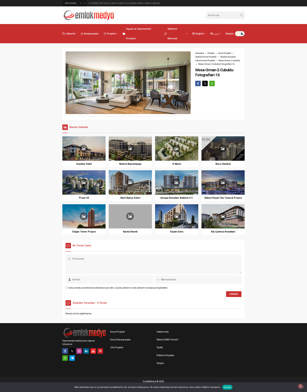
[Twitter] (72, 351)
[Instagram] (79, 351)
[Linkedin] (86, 351)
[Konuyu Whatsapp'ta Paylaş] (212, 83)
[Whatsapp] (65, 358)
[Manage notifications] (300, 386)
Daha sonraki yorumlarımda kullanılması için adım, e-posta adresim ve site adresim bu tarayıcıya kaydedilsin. (118, 288)
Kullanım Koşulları (165, 355)
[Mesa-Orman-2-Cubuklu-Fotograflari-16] (128, 112)
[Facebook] (65, 351)
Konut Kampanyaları (120, 339)
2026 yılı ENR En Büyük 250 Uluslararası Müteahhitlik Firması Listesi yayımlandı (122, 3)
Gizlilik (160, 347)
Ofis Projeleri (116, 347)
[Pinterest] (100, 351)
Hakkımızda (163, 331)
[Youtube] (93, 351)
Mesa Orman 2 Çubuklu (229, 60)
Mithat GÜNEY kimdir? (168, 339)
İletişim (160, 363)
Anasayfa (199, 53)
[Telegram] (72, 358)
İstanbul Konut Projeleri (205, 57)
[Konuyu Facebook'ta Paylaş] (198, 83)
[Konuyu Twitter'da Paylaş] (205, 83)
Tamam (227, 387)
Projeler (211, 53)
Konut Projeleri (224, 53)
